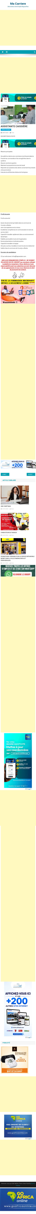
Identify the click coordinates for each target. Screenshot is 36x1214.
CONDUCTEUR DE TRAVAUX (9, 532)
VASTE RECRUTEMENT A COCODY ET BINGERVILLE (6, 474)
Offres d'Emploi (6, 129)
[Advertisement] (18, 28)
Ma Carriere (18, 3)
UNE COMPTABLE (6, 506)
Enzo (12, 132)
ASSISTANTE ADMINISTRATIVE (31, 474)
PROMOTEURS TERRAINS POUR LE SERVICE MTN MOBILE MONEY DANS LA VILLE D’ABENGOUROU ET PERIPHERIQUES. (17, 558)
